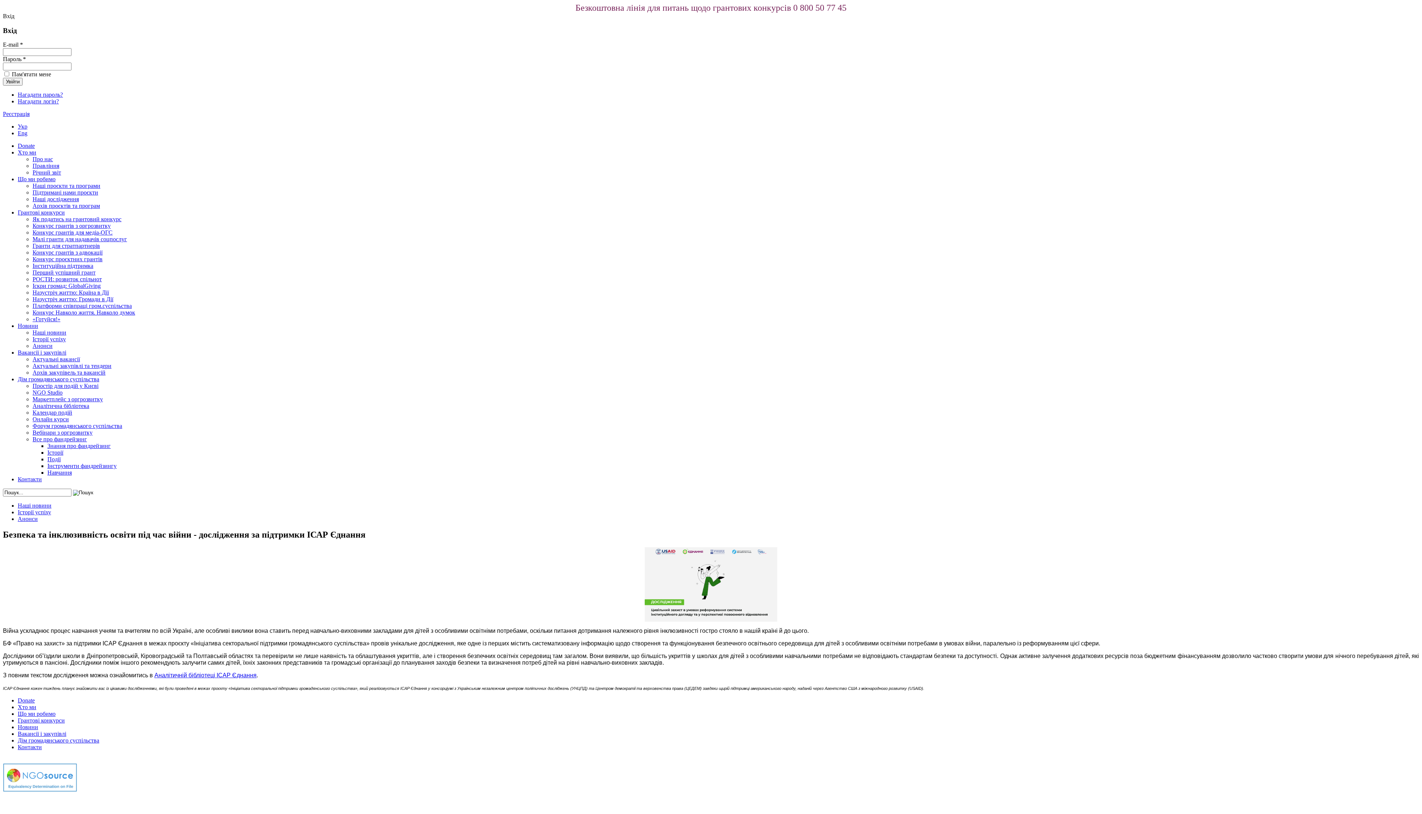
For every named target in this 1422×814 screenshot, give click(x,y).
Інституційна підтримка (63, 266)
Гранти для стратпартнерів (66, 246)
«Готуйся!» (46, 319)
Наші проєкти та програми (66, 186)
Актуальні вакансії (56, 359)
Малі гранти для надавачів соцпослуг (80, 239)
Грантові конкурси (41, 212)
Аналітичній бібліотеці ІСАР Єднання (205, 675)
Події (54, 459)
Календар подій (52, 412)
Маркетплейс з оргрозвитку (68, 399)
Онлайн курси (51, 419)
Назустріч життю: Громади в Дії (73, 299)
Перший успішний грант (64, 272)
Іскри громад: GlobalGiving (67, 286)
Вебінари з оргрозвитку (63, 432)
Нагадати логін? (38, 101)
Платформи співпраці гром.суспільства (82, 306)
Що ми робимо (37, 179)
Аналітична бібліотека (61, 406)
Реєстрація (16, 114)
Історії (55, 452)
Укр (22, 126)
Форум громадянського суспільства (77, 426)
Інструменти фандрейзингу (82, 466)
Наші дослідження (56, 199)
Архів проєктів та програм (66, 206)
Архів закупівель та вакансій (69, 372)
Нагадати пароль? (40, 95)
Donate (26, 146)
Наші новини (49, 332)
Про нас (43, 159)
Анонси (43, 346)
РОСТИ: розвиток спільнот (67, 279)
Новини (28, 326)
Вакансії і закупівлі (42, 352)
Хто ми (27, 152)
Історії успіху (49, 339)
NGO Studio (48, 392)
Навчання (59, 472)
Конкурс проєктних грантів (68, 259)
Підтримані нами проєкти (65, 192)
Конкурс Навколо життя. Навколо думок (84, 312)
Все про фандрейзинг (60, 439)
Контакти (30, 479)
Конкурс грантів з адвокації (68, 252)
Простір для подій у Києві (66, 386)
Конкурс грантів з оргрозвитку (72, 226)
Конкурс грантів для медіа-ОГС (73, 232)
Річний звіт (47, 172)
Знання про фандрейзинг (79, 446)
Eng (22, 133)
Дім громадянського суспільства (58, 379)
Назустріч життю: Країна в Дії (71, 292)
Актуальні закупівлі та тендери (72, 366)
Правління (46, 166)
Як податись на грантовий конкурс (77, 219)
